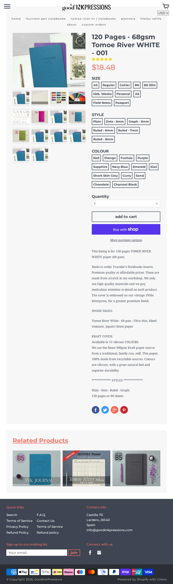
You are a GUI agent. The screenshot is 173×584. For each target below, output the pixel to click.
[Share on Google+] (114, 410)
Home (16, 18)
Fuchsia (127, 158)
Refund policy (48, 533)
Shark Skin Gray (105, 176)
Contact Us (46, 521)
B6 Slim (150, 85)
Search (11, 515)
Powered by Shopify (133, 579)
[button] (102, 59)
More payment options (126, 240)
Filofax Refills (151, 18)
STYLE (98, 114)
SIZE (96, 78)
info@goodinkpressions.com (109, 530)
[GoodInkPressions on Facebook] (90, 555)
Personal (123, 94)
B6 (137, 85)
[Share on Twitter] (105, 410)
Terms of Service (19, 521)
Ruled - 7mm (128, 130)
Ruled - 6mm (103, 130)
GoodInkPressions (48, 579)
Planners (128, 18)
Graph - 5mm (139, 121)
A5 (95, 85)
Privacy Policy (17, 527)
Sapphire (100, 167)
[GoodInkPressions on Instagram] (99, 555)
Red (96, 158)
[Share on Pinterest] (124, 410)
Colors (162, 579)
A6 (137, 94)
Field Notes (102, 103)
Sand (140, 176)
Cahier (125, 85)
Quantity (100, 196)
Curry (127, 176)
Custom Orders (94, 24)
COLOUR (100, 151)
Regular (109, 85)
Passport (122, 103)
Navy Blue (120, 167)
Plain (97, 121)
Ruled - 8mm (103, 139)
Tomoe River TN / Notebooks (93, 18)
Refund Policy (17, 533)
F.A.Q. (41, 515)
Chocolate (101, 184)
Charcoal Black (125, 184)
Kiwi (153, 167)
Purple (143, 158)
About (72, 24)
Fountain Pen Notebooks (46, 18)
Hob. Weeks (102, 94)
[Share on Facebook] (95, 410)
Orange (110, 158)
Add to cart (126, 216)
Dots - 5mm (115, 121)
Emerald (139, 167)
